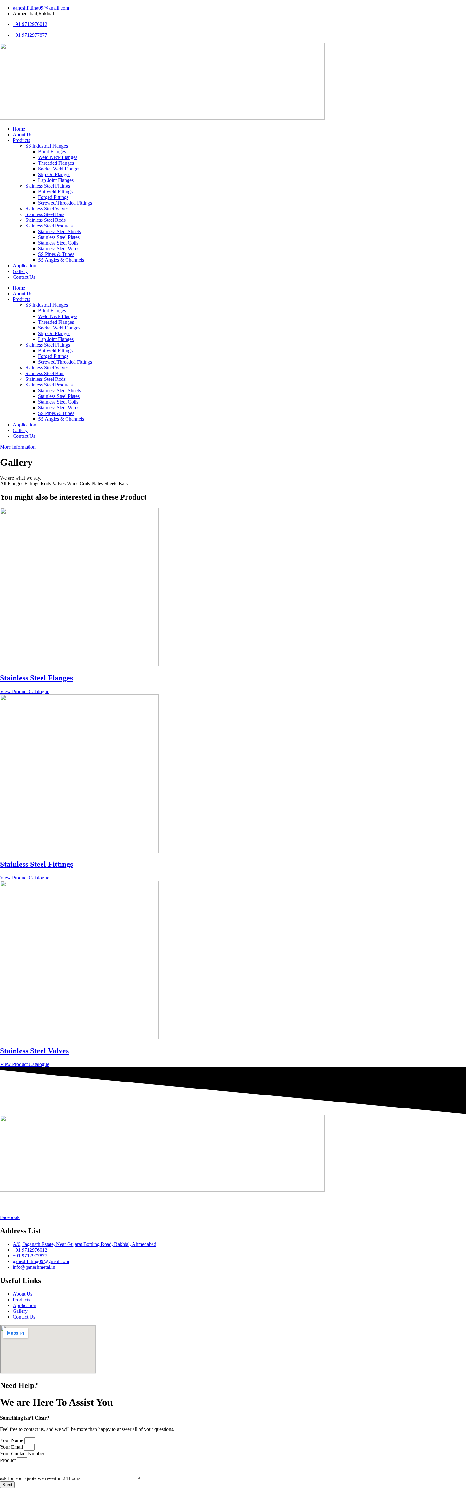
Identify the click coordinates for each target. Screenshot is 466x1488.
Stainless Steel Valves (46, 208)
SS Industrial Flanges (46, 146)
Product (8, 1460)
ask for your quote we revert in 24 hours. (41, 1478)
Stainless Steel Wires (58, 248)
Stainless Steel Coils (58, 243)
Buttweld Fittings (55, 191)
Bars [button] (123, 483)
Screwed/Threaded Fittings (65, 203)
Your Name (12, 1440)
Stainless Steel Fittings (47, 185)
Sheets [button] (111, 483)
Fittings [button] (32, 483)
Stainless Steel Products (49, 225)
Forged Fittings (53, 197)
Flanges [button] (16, 483)
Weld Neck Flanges (57, 157)
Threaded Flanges (56, 163)
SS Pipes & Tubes (56, 254)
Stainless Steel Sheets (59, 231)
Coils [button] (85, 483)
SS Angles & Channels (61, 260)
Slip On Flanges (54, 174)
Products (21, 140)
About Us (22, 134)
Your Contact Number (23, 1453)
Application (24, 265)
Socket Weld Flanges (59, 168)
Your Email (12, 1447)
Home (19, 128)
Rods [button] (46, 483)
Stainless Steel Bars (44, 214)
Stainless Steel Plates (59, 237)
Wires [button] (73, 483)
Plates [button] (97, 483)
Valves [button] (59, 483)
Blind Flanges (52, 151)
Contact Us (24, 277)
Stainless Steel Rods (45, 220)
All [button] (4, 483)
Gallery (20, 271)
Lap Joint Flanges (56, 180)
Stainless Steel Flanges (36, 678)
